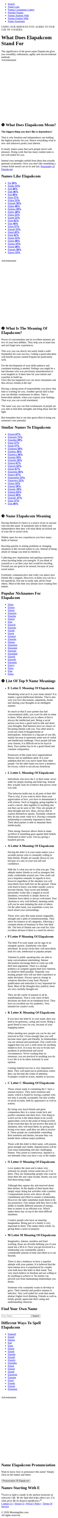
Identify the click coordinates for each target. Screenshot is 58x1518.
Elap (10, 671)
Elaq (13, 503)
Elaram (11, 1386)
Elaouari (12, 650)
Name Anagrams (16, 21)
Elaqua (11, 1339)
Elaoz (11, 668)
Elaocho (12, 627)
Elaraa (11, 1348)
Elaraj (11, 1380)
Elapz (13, 500)
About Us (19, 1503)
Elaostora (12, 645)
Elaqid (11, 1337)
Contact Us (7, 1503)
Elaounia (12, 662)
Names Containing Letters (21, 9)
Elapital (14, 457)
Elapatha (15, 440)
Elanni (14, 246)
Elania (14, 238)
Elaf (13, 188)
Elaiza (14, 214)
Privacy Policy (33, 1503)
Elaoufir (12, 659)
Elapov (14, 474)
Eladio (14, 185)
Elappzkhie (16, 477)
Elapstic (15, 489)
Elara (10, 1345)
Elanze (11, 610)
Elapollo (15, 460)
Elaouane (12, 648)
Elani (13, 235)
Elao (10, 621)
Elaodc (11, 630)
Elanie (14, 240)
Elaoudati (12, 653)
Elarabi (11, 1357)
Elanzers (12, 613)
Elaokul (12, 636)
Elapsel (14, 486)
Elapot (14, 468)
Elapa (11, 674)
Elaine (14, 206)
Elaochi (11, 624)
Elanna (14, 243)
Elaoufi (11, 656)
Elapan (14, 434)
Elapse (14, 483)
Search (11, 4)
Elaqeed (12, 1334)
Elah (13, 191)
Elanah (14, 229)
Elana (13, 226)
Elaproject (16, 480)
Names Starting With (18, 15)
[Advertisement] (29, 90)
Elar (10, 1342)
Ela (12, 183)
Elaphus (15, 451)
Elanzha (12, 616)
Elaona (11, 642)
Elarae (11, 1366)
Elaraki (11, 1383)
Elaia (13, 197)
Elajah (14, 217)
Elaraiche (12, 1374)
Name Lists (13, 6)
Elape (13, 442)
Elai (13, 194)
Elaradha (12, 1363)
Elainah (14, 203)
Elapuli (14, 495)
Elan (13, 223)
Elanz (11, 604)
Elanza (11, 607)
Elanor (14, 252)
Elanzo (11, 619)
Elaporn (15, 466)
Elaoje (11, 633)
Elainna (14, 209)
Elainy (14, 212)
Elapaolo (15, 437)
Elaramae (12, 1389)
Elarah (11, 1371)
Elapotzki (15, 471)
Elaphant (15, 448)
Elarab (11, 1351)
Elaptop (14, 492)
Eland (13, 232)
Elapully (15, 497)
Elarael (11, 1368)
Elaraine (12, 1377)
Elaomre (12, 639)
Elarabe (11, 1354)
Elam (13, 220)
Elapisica (15, 454)
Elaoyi (11, 665)
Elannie (14, 249)
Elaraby (12, 1360)
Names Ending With (18, 18)
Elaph (13, 445)
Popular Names (15, 12)
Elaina (14, 200)
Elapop (14, 463)
